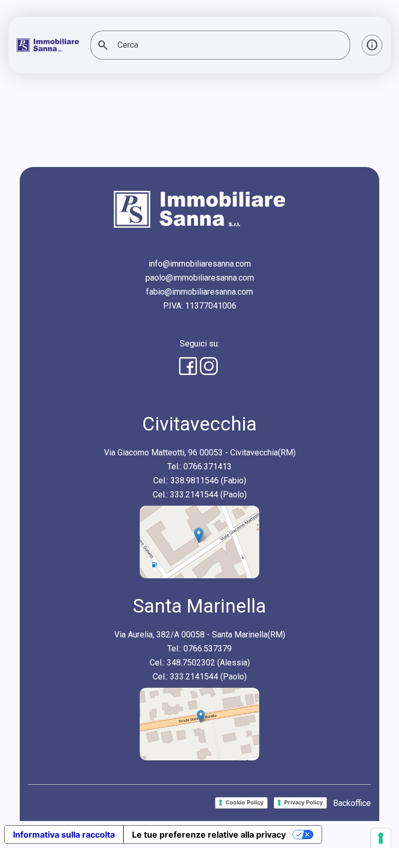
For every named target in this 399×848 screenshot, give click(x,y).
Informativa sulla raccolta (64, 834)
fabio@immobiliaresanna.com (199, 292)
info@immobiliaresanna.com (200, 264)
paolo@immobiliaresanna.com (199, 278)
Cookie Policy (244, 802)
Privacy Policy (303, 802)
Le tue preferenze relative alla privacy (209, 834)
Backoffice (352, 803)
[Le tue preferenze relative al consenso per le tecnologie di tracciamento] (381, 838)
